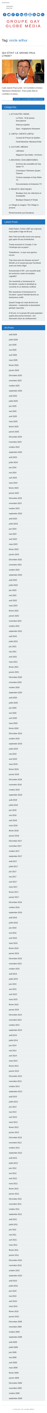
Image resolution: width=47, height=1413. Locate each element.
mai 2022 (12, 595)
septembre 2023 (15, 514)
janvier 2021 (14, 672)
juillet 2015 (13, 979)
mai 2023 (12, 534)
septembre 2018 (15, 795)
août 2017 (13, 861)
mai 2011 (12, 1235)
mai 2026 (12, 350)
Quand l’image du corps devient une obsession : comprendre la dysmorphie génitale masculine (24, 305)
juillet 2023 (13, 524)
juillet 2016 (13, 923)
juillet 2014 (13, 1040)
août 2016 (13, 918)
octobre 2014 (14, 1025)
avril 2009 (13, 1363)
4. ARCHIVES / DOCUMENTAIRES (23, 160)
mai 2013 (12, 1112)
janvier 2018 (14, 836)
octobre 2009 (14, 1332)
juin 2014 (12, 1045)
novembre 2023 (15, 503)
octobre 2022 (14, 570)
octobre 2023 (14, 508)
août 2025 (13, 396)
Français (9, 6)
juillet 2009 (13, 1347)
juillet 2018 (13, 805)
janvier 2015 (14, 1010)
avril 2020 (13, 718)
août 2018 (13, 800)
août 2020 (13, 698)
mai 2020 (12, 713)
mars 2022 (13, 606)
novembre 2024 (15, 442)
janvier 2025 (14, 432)
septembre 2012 (15, 1153)
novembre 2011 (15, 1204)
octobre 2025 (14, 386)
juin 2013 (12, 1107)
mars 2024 (13, 483)
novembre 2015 (15, 964)
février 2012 (13, 1189)
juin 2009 (12, 1352)
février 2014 (13, 1066)
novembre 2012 (15, 1143)
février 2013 (13, 1127)
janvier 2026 (14, 370)
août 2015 (13, 974)
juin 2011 (12, 1230)
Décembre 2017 (15, 841)
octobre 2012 (14, 1148)
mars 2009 (13, 1368)
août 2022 (13, 580)
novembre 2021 (15, 621)
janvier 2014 (14, 1071)
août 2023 (13, 519)
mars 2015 (13, 999)
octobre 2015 (14, 969)
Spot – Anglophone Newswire (28, 129)
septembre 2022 (15, 575)
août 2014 (13, 1035)
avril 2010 (13, 1301)
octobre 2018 (14, 790)
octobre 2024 (14, 447)
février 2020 (13, 728)
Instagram (30, 14)
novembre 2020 (15, 682)
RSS (34, 14)
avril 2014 (13, 1056)
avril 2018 (13, 820)
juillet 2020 (13, 703)
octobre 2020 (14, 687)
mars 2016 (13, 943)
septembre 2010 (15, 1276)
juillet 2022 (13, 585)
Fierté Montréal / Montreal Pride (28, 142)
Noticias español (23, 125)
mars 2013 (13, 1122)
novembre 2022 (15, 565)
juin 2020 (12, 708)
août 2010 (13, 1281)
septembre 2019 (15, 744)
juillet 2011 (13, 1224)
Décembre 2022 (15, 560)
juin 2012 (12, 1168)
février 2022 (13, 611)
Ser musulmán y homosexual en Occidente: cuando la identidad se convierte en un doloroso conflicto (22, 284)
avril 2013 (13, 1117)
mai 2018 (12, 815)
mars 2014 (13, 1061)
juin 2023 (12, 529)
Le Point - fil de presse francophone (28, 99)
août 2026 (13, 335)
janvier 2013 (14, 1132)
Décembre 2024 (15, 437)
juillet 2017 (13, 866)
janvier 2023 (14, 554)
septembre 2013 (15, 1091)
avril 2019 (13, 759)
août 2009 (13, 1342)
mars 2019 (13, 764)
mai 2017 (12, 877)
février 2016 (13, 948)
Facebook (4, 14)
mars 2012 (13, 1184)
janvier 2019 (14, 774)
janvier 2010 (14, 1317)
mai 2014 (12, 1051)
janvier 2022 (14, 616)
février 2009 (13, 1373)
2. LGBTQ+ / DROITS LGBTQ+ (21, 134)
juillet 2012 (13, 1163)
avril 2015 (13, 994)
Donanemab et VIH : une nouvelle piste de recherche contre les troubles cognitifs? (25, 273)
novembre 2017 (15, 846)
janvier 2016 (14, 953)
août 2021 (13, 636)
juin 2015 (12, 984)
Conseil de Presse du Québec (28, 138)
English (9, 8)
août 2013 (13, 1097)
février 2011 (13, 1250)
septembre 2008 (15, 1398)
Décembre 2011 (15, 1199)
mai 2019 (12, 754)
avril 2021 (13, 657)
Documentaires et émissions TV (29, 184)
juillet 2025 (13, 401)
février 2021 (13, 667)
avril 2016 (13, 938)
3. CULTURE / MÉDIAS (18, 147)
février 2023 (13, 549)
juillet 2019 (13, 749)
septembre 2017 (15, 856)
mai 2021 (12, 652)
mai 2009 (12, 1357)
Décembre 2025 (15, 375)
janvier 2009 (14, 1378)
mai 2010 (12, 1296)
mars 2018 (13, 826)
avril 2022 (13, 600)
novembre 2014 (15, 1020)
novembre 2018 (15, 785)
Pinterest (17, 14)
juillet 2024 (13, 462)
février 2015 (13, 1005)
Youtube (25, 14)
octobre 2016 (14, 907)
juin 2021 (12, 647)
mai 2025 (12, 411)
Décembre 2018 (15, 779)
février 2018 (13, 831)
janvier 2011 (14, 1255)
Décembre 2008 (15, 1383)
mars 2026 (13, 360)
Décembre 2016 (15, 902)
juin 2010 (12, 1291)
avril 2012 (13, 1178)
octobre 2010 (14, 1270)
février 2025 (13, 427)
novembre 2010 (15, 1265)
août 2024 (13, 457)
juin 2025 (12, 406)
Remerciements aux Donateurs (21, 213)
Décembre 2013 (15, 1076)
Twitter (9, 14)
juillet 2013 (13, 1102)
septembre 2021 (15, 631)
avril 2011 (13, 1240)
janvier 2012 (14, 1194)
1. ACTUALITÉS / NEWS (19, 114)
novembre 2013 (15, 1081)
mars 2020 (13, 723)
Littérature (20, 151)
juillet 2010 (13, 1286)
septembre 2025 (15, 391)
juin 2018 (12, 810)
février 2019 (13, 769)
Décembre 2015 (15, 959)
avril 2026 (13, 355)
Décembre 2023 (15, 498)
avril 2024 (13, 478)
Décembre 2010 (15, 1260)
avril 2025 (13, 416)
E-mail (38, 14)
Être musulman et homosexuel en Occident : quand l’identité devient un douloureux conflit (24, 294)
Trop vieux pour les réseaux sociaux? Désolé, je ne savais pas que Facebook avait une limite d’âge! (25, 263)
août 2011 (13, 1219)
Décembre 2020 (15, 677)
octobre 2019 (14, 739)
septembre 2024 (15, 452)
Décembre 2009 (15, 1322)
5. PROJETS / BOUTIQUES (20, 189)
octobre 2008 (14, 1393)
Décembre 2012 (15, 1138)
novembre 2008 (15, 1388)
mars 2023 (13, 544)
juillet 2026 (13, 340)
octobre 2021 (14, 626)
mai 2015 (12, 989)
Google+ (13, 14)
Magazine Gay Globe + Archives (29, 155)
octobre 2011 (14, 1209)
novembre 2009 (15, 1327)
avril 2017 (13, 882)
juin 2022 (12, 590)
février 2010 (13, 1311)
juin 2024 (12, 467)
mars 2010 (13, 1306)
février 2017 (13, 892)
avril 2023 (13, 539)
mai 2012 (12, 1173)
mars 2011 (13, 1245)
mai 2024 (12, 473)
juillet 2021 (13, 641)
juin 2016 (12, 928)
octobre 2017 (14, 851)
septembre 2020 (15, 693)
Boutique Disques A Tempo (27, 200)
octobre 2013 (14, 1086)
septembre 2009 (15, 1337)
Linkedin (21, 14)
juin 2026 (12, 345)
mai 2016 (12, 933)
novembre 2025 (15, 381)
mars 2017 (13, 887)
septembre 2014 (15, 1030)
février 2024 (13, 488)
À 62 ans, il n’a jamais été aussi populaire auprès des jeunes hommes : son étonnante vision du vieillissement (26, 315)
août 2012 (13, 1158)
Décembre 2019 (15, 733)
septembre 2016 (15, 912)
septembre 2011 (15, 1214)
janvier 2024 (14, 493)
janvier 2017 (14, 897)
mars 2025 (13, 421)
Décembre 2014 (15, 1015)
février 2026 (13, 365)
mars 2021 (13, 662)
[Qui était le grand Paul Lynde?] (23, 83)
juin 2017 (12, 872)
